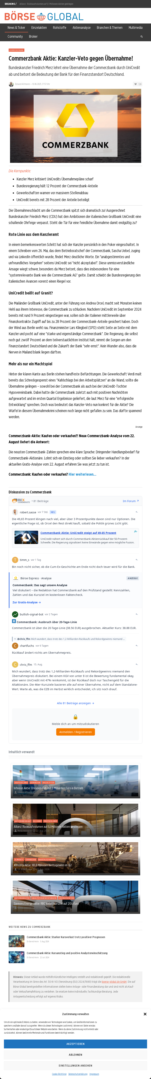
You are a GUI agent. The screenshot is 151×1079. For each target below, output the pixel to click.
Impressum (94, 1073)
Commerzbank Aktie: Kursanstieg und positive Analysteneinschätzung (67, 953)
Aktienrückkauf (23, 821)
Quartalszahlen (46, 859)
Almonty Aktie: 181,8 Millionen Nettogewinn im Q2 (41, 3)
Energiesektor (66, 898)
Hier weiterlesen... (82, 474)
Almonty (19, 859)
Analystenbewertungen (44, 898)
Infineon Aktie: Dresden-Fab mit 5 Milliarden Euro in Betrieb (48, 788)
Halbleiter (48, 782)
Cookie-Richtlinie (59, 1073)
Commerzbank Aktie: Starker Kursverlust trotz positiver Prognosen (66, 937)
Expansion (35, 782)
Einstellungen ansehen (75, 1065)
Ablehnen (75, 1055)
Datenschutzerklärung (77, 1073)
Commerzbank (16, 50)
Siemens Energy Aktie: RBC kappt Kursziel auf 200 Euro (46, 904)
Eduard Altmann (22, 83)
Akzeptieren (75, 1044)
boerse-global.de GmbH (114, 981)
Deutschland (21, 782)
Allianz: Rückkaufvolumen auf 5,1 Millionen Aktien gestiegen (48, 827)
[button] (145, 1014)
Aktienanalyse (22, 898)
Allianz (37, 821)
